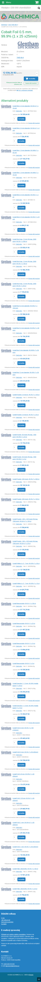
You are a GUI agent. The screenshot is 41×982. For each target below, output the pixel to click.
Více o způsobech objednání (25, 90)
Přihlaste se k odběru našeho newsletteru (13, 934)
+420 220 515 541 (9, 964)
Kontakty (3, 924)
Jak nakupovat (5, 920)
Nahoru (39, 978)
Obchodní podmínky (7, 922)
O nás (3, 918)
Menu (8, 2)
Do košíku (21, 119)
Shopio (31, 975)
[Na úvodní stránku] (20, 16)
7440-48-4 (20, 58)
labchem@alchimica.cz (12, 966)
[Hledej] (39, 8)
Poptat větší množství (31, 83)
